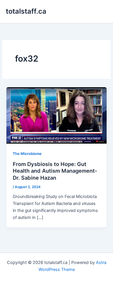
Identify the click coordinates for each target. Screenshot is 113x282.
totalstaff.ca (26, 11)
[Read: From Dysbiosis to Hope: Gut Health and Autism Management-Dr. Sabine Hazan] (56, 115)
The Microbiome (27, 153)
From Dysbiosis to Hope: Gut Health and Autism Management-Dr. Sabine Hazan (55, 171)
